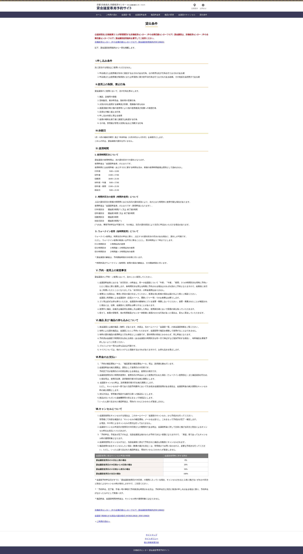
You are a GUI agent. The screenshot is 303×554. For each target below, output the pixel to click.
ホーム (99, 15)
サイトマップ (151, 535)
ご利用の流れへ (103, 521)
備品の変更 (169, 15)
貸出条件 (203, 15)
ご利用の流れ (111, 15)
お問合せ (203, 8)
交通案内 (194, 8)
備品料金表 (155, 15)
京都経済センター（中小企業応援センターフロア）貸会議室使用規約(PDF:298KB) (129, 42)
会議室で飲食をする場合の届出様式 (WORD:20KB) (116, 516)
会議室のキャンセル (186, 15)
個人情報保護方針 (151, 542)
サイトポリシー (151, 539)
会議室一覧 (126, 15)
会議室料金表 (141, 15)
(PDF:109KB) (144, 516)
